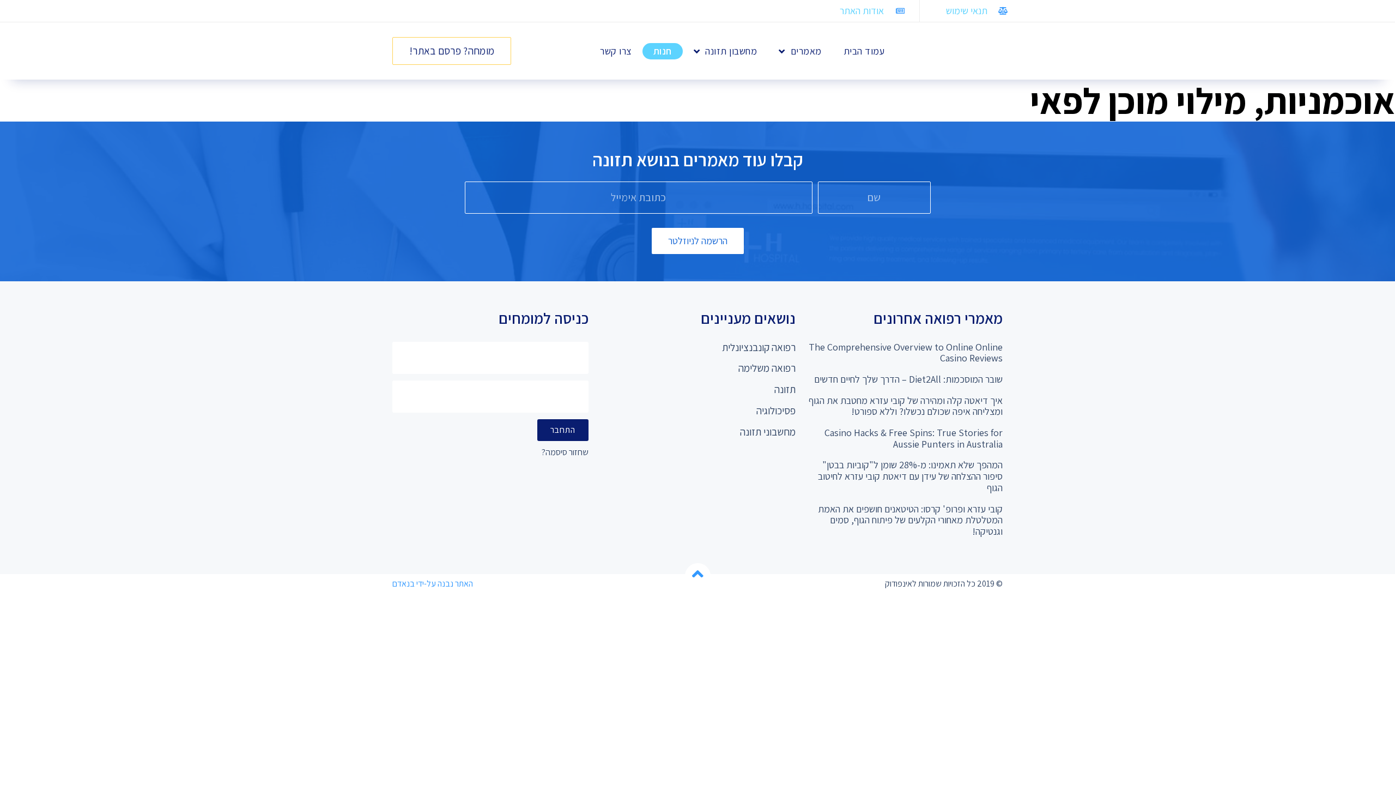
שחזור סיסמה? (565, 453)
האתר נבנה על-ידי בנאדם (432, 583)
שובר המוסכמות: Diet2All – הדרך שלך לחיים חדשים (908, 379)
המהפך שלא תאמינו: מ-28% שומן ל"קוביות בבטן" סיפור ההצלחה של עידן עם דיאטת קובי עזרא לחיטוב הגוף (910, 475)
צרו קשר (616, 51)
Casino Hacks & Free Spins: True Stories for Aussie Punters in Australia (913, 438)
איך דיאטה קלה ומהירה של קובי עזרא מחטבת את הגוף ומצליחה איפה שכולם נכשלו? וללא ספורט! (906, 406)
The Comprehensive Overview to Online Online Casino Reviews (906, 353)
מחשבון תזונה (731, 51)
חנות (662, 51)
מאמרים (806, 51)
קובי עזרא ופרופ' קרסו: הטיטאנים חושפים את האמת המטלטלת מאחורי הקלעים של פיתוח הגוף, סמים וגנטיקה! (910, 520)
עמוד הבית (864, 51)
